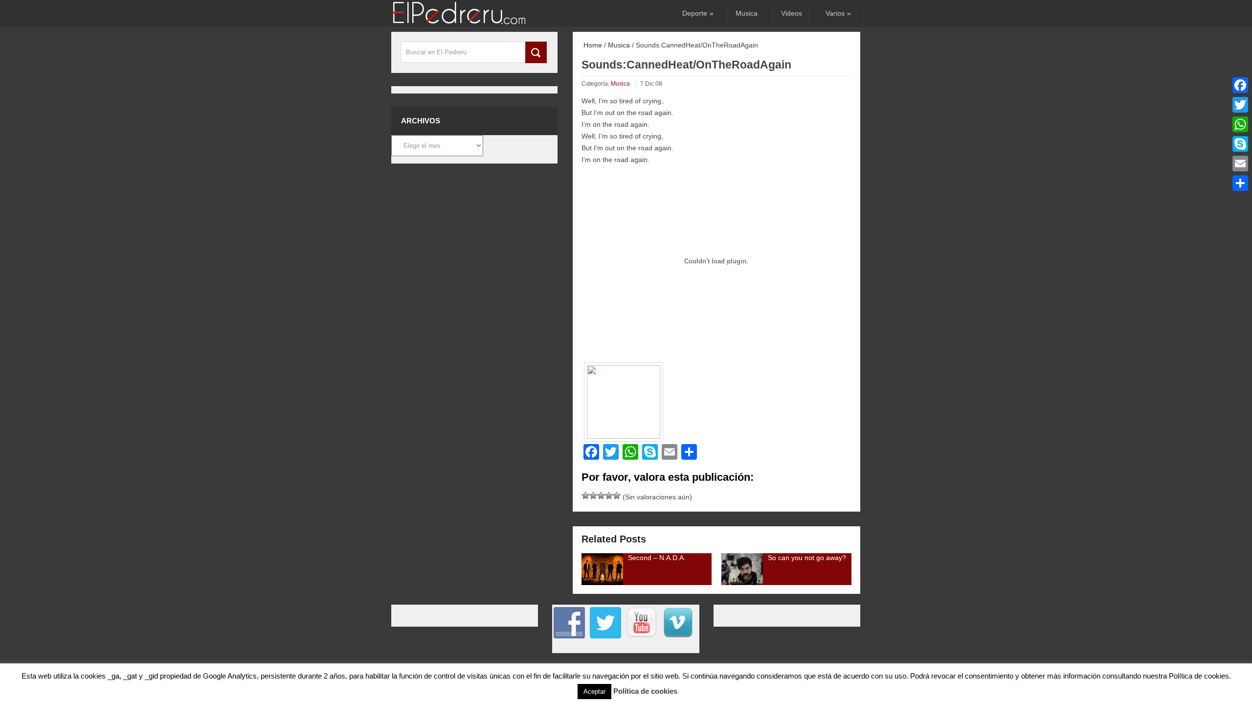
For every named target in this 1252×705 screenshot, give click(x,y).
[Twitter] (1240, 105)
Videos (791, 13)
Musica (747, 13)
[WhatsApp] (1240, 124)
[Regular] (593, 495)
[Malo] (585, 495)
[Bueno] (601, 495)
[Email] (1240, 163)
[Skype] (1240, 144)
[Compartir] (1240, 183)
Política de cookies (645, 691)
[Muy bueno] (609, 495)
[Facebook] (1240, 85)
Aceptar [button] (594, 691)
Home (591, 45)
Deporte (697, 13)
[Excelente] (617, 495)
